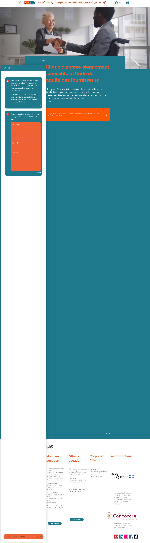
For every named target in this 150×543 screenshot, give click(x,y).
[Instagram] (126, 537)
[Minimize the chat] (41, 68)
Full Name (15, 125)
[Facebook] (131, 537)
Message (15, 152)
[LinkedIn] (121, 537)
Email (14, 134)
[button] (49, 2)
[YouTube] (116, 537)
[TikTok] (136, 537)
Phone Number (17, 143)
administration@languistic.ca (56, 469)
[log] (23, 302)
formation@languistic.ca (98, 471)
